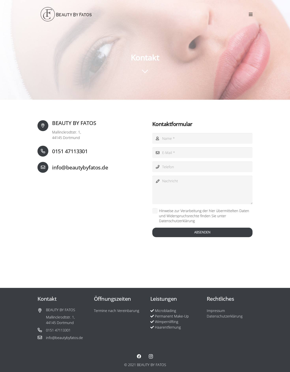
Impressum (216, 310)
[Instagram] (150, 356)
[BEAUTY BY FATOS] (41, 310)
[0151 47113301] (44, 151)
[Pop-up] (251, 14)
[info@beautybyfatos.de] (44, 167)
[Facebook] (139, 356)
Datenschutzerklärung (224, 316)
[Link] (65, 14)
